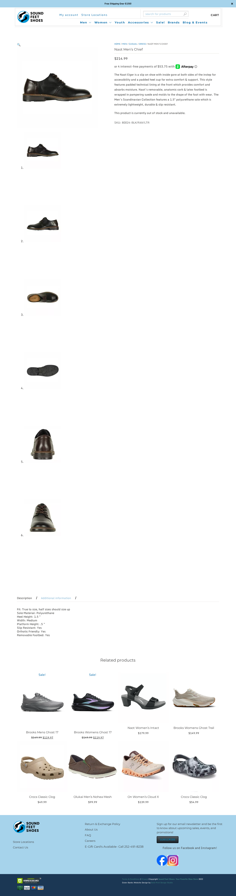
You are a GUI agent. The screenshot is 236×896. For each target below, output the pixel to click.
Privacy (144, 879)
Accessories (138, 22)
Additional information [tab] (56, 598)
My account (68, 15)
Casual (133, 44)
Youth (120, 22)
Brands (174, 22)
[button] (19, 44)
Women (100, 22)
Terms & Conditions (131, 879)
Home (117, 44)
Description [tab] (24, 598)
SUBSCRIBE (168, 839)
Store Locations (94, 15)
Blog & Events (195, 22)
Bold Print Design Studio (162, 882)
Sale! (160, 22)
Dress (142, 44)
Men (83, 22)
